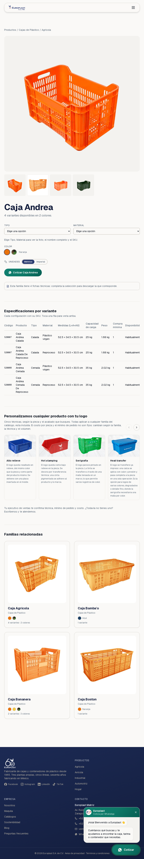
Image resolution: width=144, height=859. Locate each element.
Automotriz (81, 783)
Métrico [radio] (28, 261)
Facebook (13, 784)
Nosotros (9, 805)
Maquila (8, 811)
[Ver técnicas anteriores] (129, 427)
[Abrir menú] (133, 7)
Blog (6, 827)
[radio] (7, 252)
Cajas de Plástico (29, 29)
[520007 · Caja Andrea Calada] (15, 185)
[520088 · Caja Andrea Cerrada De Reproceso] (83, 185)
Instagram (30, 784)
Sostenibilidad (12, 822)
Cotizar (129, 850)
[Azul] (79, 618)
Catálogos (10, 816)
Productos (10, 29)
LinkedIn (46, 784)
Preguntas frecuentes (16, 833)
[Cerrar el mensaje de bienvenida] (135, 812)
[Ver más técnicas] (136, 427)
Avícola (79, 772)
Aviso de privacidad (74, 853)
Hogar (78, 789)
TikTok (60, 784)
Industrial (80, 778)
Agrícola (46, 29)
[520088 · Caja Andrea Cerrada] (60, 185)
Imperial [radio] (41, 261)
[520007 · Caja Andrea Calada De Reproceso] (37, 185)
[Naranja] (9, 709)
